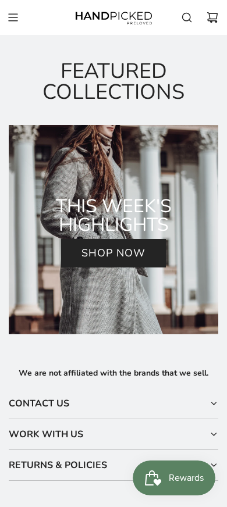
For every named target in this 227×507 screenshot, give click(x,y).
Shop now (113, 253)
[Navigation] (13, 17)
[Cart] (212, 17)
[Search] (187, 17)
